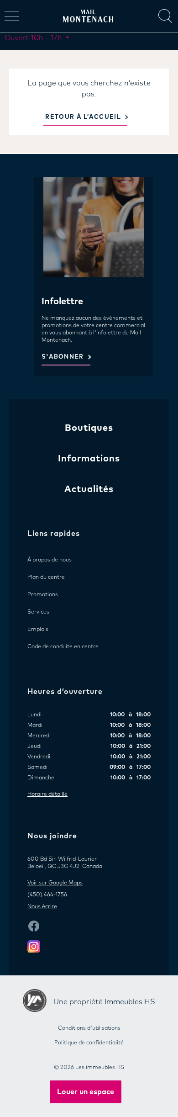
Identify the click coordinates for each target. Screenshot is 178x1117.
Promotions (42, 595)
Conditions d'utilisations (89, 1028)
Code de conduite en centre (63, 647)
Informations (89, 458)
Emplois (37, 629)
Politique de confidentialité (89, 1043)
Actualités (89, 489)
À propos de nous (49, 560)
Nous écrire (42, 907)
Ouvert (33, 38)
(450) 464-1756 (47, 895)
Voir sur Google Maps (55, 883)
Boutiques (89, 428)
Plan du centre (46, 577)
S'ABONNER (63, 357)
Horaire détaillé (47, 794)
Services (38, 612)
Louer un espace (85, 1092)
